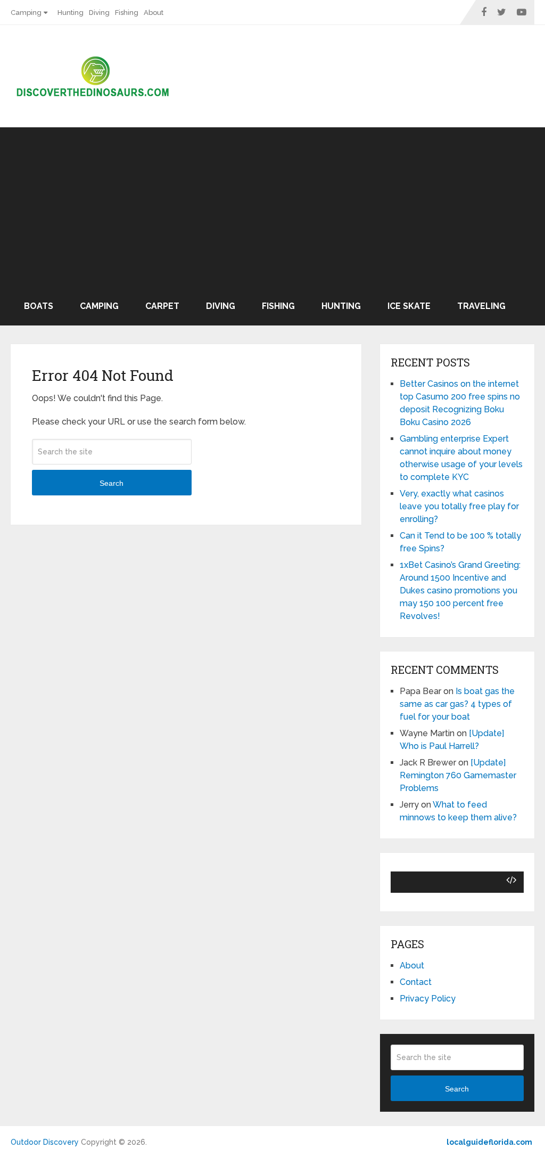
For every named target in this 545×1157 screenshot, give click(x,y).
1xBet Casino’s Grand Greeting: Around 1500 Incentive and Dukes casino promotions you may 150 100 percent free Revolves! (460, 590)
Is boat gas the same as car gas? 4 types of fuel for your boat (457, 704)
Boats (38, 306)
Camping (26, 13)
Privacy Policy (428, 998)
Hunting (70, 13)
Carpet (162, 306)
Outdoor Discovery (45, 1142)
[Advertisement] (272, 207)
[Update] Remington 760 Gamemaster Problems (458, 775)
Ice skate (409, 306)
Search (111, 483)
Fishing (126, 13)
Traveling (481, 306)
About (153, 13)
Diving (99, 13)
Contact (416, 982)
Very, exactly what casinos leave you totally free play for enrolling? (459, 506)
